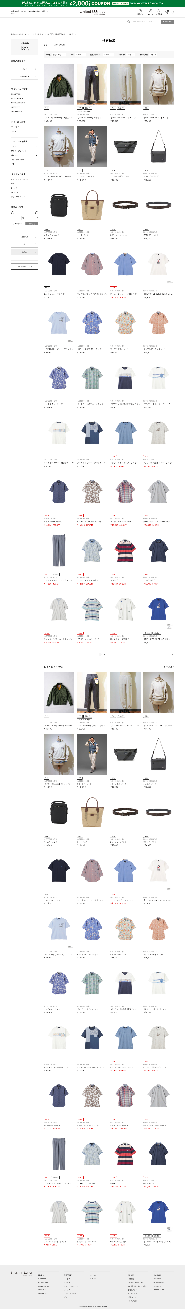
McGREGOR (25, 77)
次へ (172, 654)
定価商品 (25, 237)
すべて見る (168, 667)
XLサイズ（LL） (17, 192)
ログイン (150, 14)
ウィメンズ (15, 127)
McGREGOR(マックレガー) (65, 34)
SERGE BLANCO (17, 112)
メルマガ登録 (132, 1301)
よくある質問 (132, 1293)
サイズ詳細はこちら (24, 266)
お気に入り (172, 12)
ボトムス (67, 1290)
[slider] (12, 212)
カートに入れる (166, 12)
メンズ (24, 69)
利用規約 (131, 1279)
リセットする (18, 224)
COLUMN (93, 1275)
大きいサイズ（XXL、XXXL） (22, 197)
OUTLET (25, 252)
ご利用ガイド (140, 14)
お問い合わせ (132, 1297)
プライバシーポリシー (135, 1282)
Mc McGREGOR (17, 99)
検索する (32, 224)
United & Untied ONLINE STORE (92, 12)
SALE (25, 244)
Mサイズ (14, 184)
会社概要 (131, 1275)
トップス (67, 1279)
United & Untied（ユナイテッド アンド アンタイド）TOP (32, 34)
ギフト (66, 1297)
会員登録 (159, 14)
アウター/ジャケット (71, 1286)
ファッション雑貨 (70, 1293)
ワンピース (68, 1282)
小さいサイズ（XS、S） (20, 179)
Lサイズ (14, 188)
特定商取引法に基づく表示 (137, 1286)
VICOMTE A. (15, 107)
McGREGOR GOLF (18, 103)
